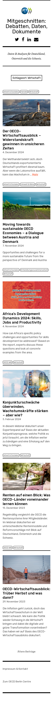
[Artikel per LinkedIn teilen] (29, 39)
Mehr (35, 174)
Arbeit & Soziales (11, 92)
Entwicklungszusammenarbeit (34, 270)
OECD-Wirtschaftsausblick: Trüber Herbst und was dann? (26, 593)
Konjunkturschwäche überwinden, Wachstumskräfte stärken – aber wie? (25, 408)
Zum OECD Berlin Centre (17, 681)
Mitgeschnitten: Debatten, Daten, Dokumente (27, 26)
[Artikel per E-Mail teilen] (36, 39)
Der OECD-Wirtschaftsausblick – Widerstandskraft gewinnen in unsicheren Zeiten (23, 139)
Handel (24, 92)
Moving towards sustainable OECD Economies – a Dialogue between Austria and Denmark (23, 233)
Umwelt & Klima (27, 184)
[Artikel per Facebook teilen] (23, 39)
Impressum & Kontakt (15, 668)
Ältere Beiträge (26, 651)
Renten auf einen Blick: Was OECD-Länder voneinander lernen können (26, 499)
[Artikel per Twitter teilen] (17, 39)
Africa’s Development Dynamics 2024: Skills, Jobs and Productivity (22, 318)
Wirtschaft (33, 92)
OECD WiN (7, 362)
